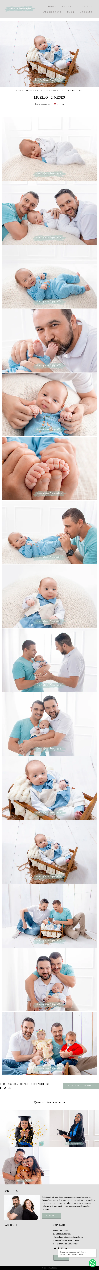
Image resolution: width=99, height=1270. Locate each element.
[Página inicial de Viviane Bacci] (20, 9)
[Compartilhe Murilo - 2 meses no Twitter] (5, 1088)
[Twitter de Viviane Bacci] (55, 1248)
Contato (86, 11)
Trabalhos (84, 6)
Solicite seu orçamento (80, 1086)
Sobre (66, 6)
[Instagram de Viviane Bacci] (62, 1248)
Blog (71, 11)
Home (52, 6)
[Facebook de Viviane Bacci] (58, 1248)
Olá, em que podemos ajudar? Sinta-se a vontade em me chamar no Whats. (73, 1253)
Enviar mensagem (63, 1234)
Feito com (49, 1268)
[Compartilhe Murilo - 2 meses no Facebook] (0, 1088)
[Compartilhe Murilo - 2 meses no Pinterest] (10, 1088)
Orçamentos (52, 11)
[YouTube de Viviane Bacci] (66, 1248)
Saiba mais (51, 1216)
